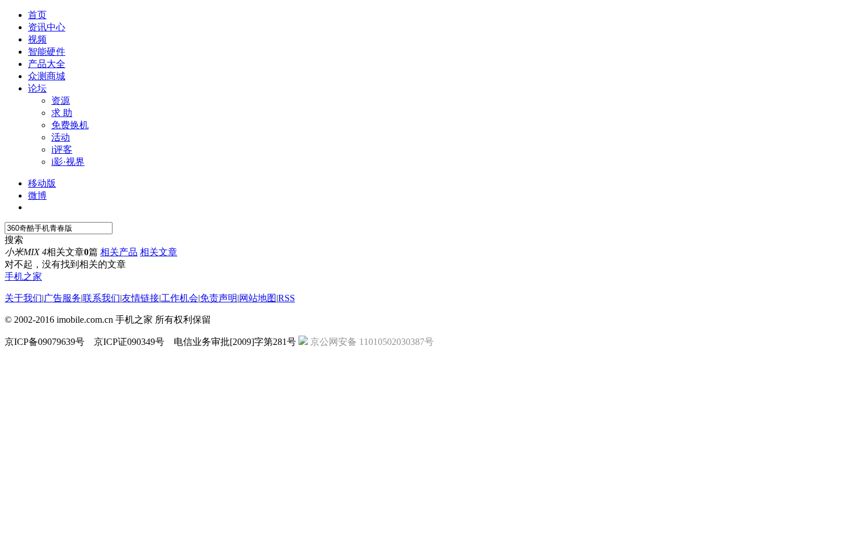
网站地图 (257, 298)
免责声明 (218, 298)
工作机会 (179, 298)
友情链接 (140, 298)
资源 (60, 100)
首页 (37, 15)
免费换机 (70, 125)
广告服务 (62, 298)
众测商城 (46, 76)
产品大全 (46, 64)
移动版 (42, 183)
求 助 (61, 113)
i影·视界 (68, 162)
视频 (37, 39)
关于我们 (23, 298)
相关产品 (119, 252)
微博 (37, 195)
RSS (286, 298)
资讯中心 (46, 27)
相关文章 (158, 252)
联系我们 (101, 298)
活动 (60, 137)
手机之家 (23, 276)
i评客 (61, 149)
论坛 (37, 88)
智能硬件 (46, 52)
